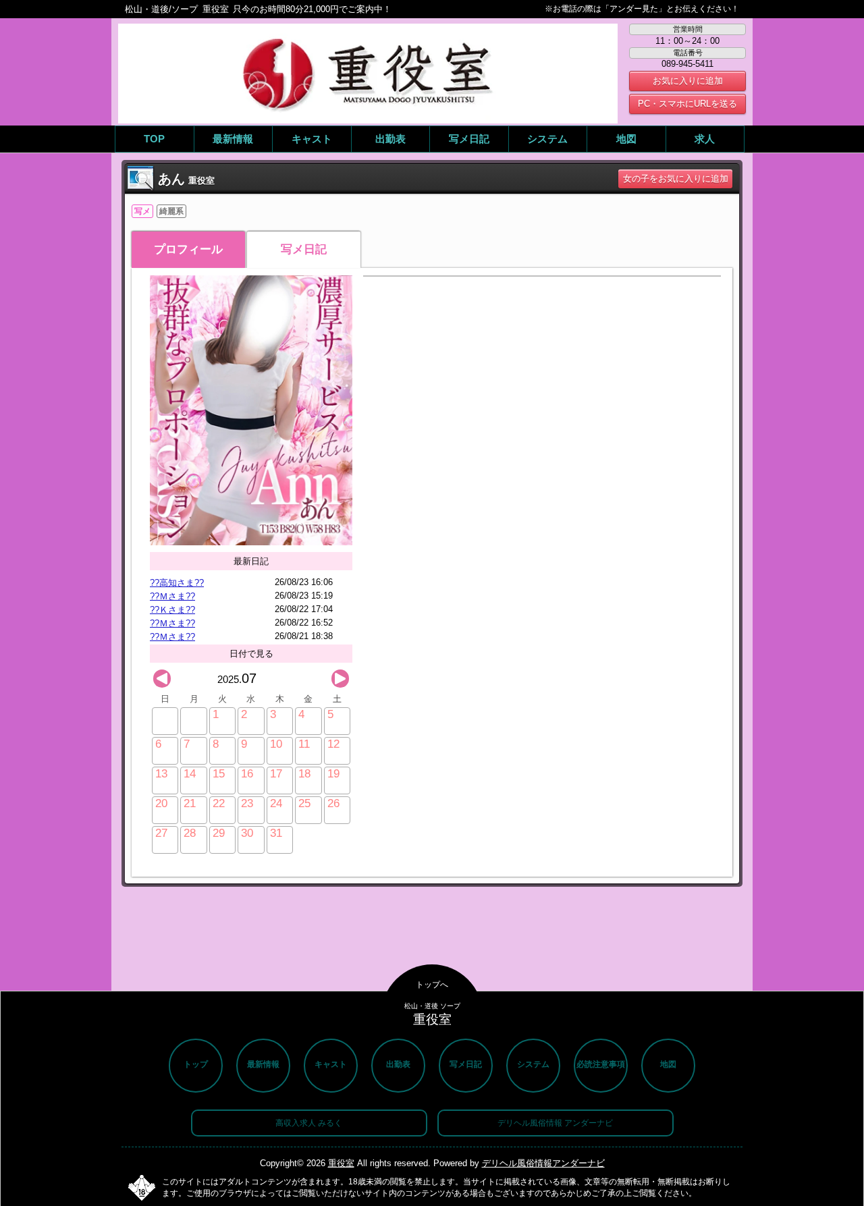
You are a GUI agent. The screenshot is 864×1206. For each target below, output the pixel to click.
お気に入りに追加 (688, 81)
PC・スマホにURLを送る (687, 104)
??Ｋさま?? (172, 610)
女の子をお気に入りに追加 (675, 178)
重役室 (341, 1163)
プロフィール (188, 249)
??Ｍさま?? (172, 596)
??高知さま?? (177, 583)
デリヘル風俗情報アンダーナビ (543, 1163)
